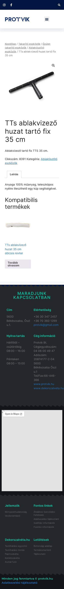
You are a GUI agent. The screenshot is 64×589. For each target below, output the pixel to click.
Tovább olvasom (13, 264)
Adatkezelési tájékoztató (19, 582)
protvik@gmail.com (46, 325)
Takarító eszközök (29, 43)
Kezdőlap (10, 43)
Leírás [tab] (14, 174)
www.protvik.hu (44, 384)
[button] (59, 4)
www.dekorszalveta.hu (49, 388)
